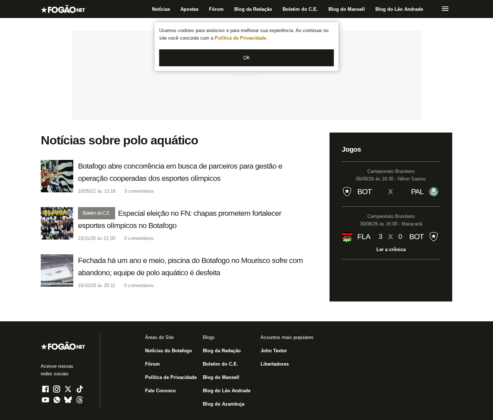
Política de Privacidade (241, 38)
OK (246, 58)
